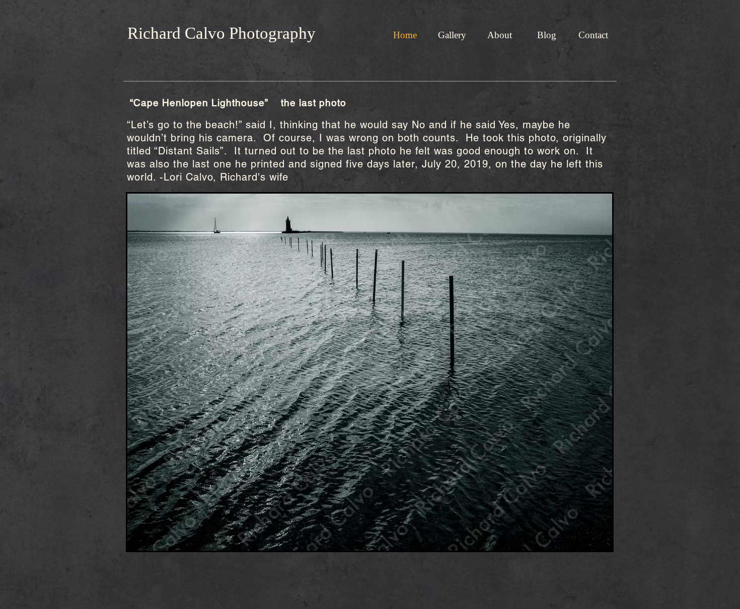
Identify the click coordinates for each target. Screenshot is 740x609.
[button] (452, 35)
